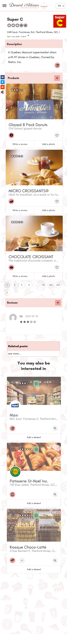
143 (58, 284)
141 (43, 284)
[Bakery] (13, 494)
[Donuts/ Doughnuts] (12, 135)
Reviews (12, 302)
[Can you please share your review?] (58, 302)
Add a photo (48, 144)
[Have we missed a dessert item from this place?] (57, 78)
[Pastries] (12, 267)
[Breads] (12, 201)
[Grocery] (58, 65)
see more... (14, 353)
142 (51, 284)
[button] (3, 92)
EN (59, 5)
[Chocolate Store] (13, 560)
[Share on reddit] (3, 87)
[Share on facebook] (3, 77)
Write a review (20, 144)
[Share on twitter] (3, 82)
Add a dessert (34, 437)
